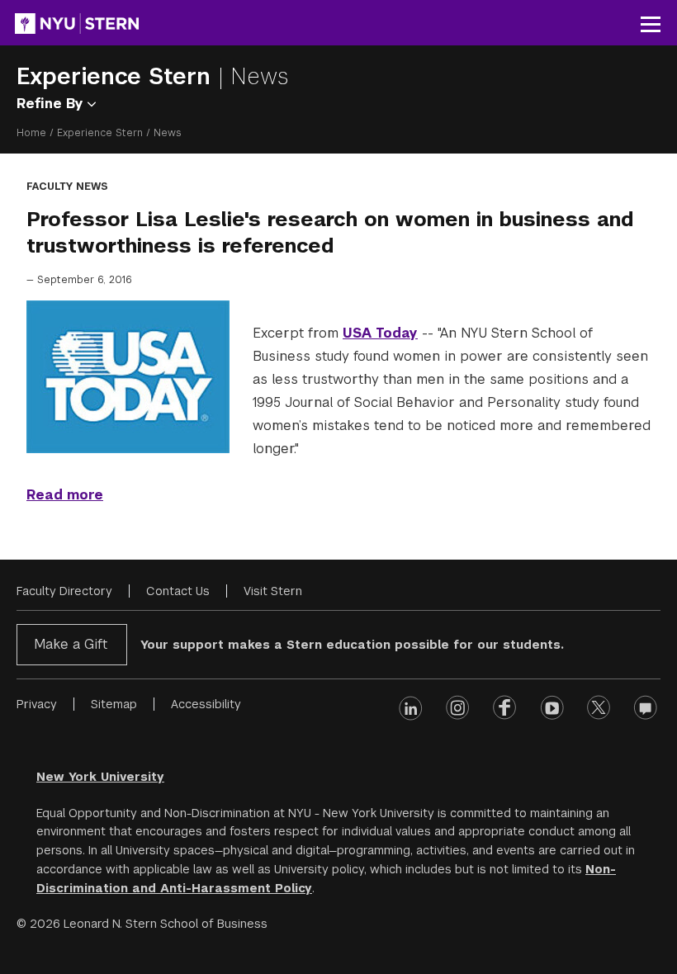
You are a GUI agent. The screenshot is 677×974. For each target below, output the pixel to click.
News (259, 76)
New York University (100, 776)
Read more (64, 495)
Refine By (52, 103)
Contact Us (178, 591)
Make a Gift (70, 644)
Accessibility (206, 704)
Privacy (37, 704)
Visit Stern (273, 591)
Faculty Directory (64, 591)
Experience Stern (117, 76)
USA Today (380, 333)
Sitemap (114, 704)
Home (31, 132)
